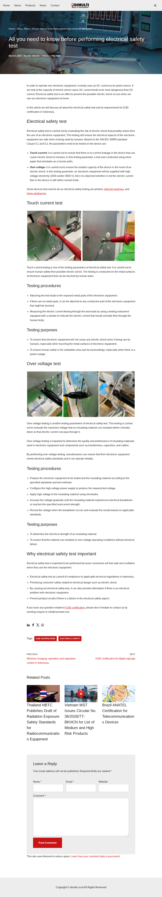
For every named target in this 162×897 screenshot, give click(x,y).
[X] (37, 625)
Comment (39, 795)
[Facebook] (33, 625)
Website (103, 781)
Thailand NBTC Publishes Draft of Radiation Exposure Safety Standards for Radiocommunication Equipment (43, 722)
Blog (19, 28)
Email (70, 781)
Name (37, 781)
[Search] (155, 5)
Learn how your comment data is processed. (95, 856)
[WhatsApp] (42, 625)
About (17, 5)
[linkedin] (28, 625)
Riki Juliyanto (33, 56)
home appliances (36, 193)
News (43, 5)
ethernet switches (114, 189)
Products (30, 5)
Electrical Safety (70, 639)
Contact (55, 5)
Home (6, 5)
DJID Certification (45, 639)
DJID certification (75, 607)
